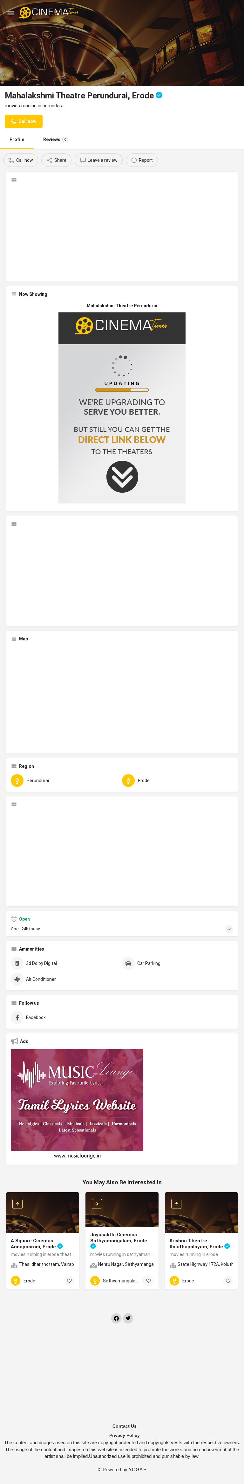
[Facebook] (116, 1318)
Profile (17, 139)
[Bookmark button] (69, 1281)
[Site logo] (49, 13)
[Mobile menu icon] (10, 13)
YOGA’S (137, 1469)
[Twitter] (128, 1318)
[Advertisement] (122, 232)
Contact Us (124, 1426)
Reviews (54, 139)
